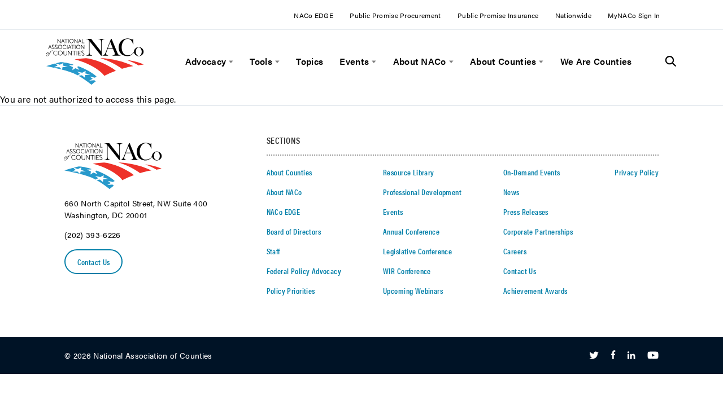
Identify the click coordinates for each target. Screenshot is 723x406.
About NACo (419, 61)
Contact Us (93, 261)
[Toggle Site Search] (671, 61)
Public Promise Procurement (395, 15)
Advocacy (206, 61)
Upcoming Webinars (413, 290)
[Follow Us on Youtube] (653, 355)
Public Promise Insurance (498, 15)
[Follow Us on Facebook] (613, 355)
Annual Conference (411, 231)
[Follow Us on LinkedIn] (631, 355)
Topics (309, 61)
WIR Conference (407, 270)
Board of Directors (294, 231)
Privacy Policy (637, 172)
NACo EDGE (313, 15)
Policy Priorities (291, 290)
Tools (261, 61)
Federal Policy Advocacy (304, 270)
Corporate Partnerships (538, 231)
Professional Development (422, 191)
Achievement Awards (535, 290)
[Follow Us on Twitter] (594, 355)
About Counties (503, 61)
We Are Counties (596, 61)
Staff (273, 251)
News (511, 191)
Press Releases (525, 211)
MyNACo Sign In (634, 15)
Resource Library (408, 172)
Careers (514, 251)
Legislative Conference (417, 251)
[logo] (95, 81)
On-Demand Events (531, 172)
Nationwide (573, 15)
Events (354, 61)
